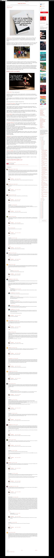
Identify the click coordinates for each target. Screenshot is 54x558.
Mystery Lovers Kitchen (42, 121)
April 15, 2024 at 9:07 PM (14, 522)
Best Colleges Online (43, 134)
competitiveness (11, 164)
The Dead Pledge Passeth (44, 183)
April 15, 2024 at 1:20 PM (15, 473)
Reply (9, 181)
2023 (41, 201)
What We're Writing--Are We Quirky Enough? (44, 156)
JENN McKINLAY (9, 37)
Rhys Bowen (41, 83)
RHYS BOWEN (8, 136)
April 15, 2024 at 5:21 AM (13, 194)
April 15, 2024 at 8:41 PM (17, 232)
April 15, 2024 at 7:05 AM (12, 227)
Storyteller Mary (10, 358)
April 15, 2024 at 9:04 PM (17, 468)
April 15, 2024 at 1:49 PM (15, 486)
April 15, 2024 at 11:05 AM (16, 390)
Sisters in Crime (41, 118)
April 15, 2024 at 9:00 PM (17, 434)
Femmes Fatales (41, 122)
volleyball (26, 164)
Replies (10, 177)
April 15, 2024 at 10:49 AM (14, 399)
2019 (41, 205)
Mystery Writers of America (43, 119)
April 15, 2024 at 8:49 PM (17, 342)
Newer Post (7, 550)
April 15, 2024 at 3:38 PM (17, 513)
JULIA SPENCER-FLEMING (10, 103)
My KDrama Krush (43, 182)
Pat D (9, 439)
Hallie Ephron (41, 50)
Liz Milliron (9, 347)
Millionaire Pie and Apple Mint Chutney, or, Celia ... (44, 177)
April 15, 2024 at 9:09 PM (17, 516)
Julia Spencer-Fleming (42, 115)
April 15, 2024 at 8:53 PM (17, 378)
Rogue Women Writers (42, 120)
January (42, 200)
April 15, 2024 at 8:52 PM (17, 353)
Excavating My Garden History (44, 191)
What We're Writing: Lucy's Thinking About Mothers (44, 158)
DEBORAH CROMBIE (9, 150)
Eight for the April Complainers (44, 184)
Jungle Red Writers (22, 3)
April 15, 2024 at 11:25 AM (15, 424)
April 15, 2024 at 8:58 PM (17, 419)
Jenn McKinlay (11, 162)
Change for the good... (43, 151)
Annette (9, 216)
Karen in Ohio (10, 424)
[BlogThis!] (11, 163)
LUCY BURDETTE (9, 114)
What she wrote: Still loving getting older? (44, 164)
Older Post (36, 550)
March (42, 198)
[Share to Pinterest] (13, 163)
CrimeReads (41, 127)
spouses (24, 164)
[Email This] (10, 163)
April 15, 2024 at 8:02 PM (16, 270)
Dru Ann (9, 194)
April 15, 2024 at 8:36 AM (15, 358)
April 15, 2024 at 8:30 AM (14, 347)
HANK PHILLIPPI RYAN (10, 122)
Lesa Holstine (41, 123)
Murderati (41, 125)
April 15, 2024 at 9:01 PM (17, 445)
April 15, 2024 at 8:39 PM (17, 189)
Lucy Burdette (41, 111)
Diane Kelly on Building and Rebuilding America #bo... (44, 150)
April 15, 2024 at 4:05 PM (16, 309)
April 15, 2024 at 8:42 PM (17, 247)
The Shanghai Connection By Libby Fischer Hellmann (44, 169)
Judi (8, 264)
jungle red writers (19, 164)
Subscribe (44, 12)
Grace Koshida (12, 292)
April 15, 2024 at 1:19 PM (14, 462)
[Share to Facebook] (12, 163)
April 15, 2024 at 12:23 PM (13, 439)
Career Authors (41, 126)
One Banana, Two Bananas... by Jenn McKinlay (44, 173)
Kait (8, 383)
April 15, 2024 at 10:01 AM (12, 383)
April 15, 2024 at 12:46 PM (14, 450)
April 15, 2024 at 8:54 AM (14, 371)
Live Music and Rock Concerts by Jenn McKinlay (44, 167)
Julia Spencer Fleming (42, 94)
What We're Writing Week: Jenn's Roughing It (44, 153)
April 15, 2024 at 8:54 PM (17, 394)
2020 (41, 204)
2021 (41, 203)
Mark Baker (9, 462)
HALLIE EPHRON (9, 92)
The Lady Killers (42, 124)
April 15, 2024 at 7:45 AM (12, 264)
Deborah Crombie (10, 486)
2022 (41, 202)
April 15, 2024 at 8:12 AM (16, 320)
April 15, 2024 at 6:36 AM (13, 216)
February (43, 199)
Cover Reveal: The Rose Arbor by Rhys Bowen (44, 171)
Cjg (8, 532)
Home (22, 550)
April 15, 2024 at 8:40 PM (17, 211)
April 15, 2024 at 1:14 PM (17, 300)
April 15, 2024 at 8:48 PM (17, 326)
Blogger (45, 220)
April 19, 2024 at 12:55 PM (12, 532)
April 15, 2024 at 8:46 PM (17, 259)
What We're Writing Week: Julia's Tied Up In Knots (44, 155)
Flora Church (9, 371)
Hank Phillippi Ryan (42, 40)
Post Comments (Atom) (11, 551)
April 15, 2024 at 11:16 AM (14, 413)
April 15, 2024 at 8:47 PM (17, 315)
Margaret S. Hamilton (10, 320)
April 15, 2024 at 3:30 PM (16, 305)
